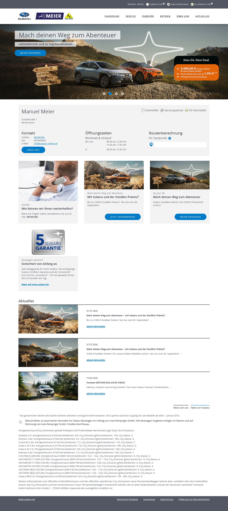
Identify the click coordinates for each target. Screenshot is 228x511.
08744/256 (39, 137)
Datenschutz (166, 499)
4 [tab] (122, 93)
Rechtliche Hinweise (127, 499)
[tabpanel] (114, 62)
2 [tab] (110, 93)
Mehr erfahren (30, 52)
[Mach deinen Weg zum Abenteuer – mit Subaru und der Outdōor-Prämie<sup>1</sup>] (48, 352)
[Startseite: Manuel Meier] (24, 16)
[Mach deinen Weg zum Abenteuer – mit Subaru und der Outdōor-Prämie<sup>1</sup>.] (48, 319)
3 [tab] (116, 93)
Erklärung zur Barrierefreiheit (194, 499)
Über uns (183, 16)
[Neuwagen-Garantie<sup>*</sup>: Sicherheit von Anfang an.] (48, 242)
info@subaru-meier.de (46, 143)
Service (131, 16)
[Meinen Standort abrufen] (151, 144)
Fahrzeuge (112, 16)
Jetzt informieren (122, 216)
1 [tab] (103, 93)
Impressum (149, 499)
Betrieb (165, 16)
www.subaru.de (26, 499)
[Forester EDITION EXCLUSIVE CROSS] (48, 386)
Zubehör (148, 16)
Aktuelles (202, 16)
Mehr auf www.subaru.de (35, 284)
